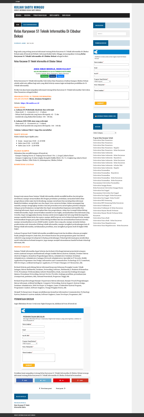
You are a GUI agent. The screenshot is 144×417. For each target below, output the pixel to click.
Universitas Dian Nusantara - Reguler (106, 148)
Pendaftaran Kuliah (40, 15)
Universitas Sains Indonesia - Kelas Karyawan (109, 155)
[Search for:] (111, 33)
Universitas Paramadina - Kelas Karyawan (107, 178)
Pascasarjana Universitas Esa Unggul (106, 193)
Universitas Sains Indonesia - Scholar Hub (107, 165)
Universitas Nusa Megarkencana (104, 223)
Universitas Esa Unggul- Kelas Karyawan (107, 195)
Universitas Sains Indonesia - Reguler (106, 168)
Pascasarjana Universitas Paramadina (106, 183)
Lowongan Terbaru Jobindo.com (106, 116)
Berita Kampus (54, 15)
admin (24, 43)
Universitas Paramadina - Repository (106, 173)
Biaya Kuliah (66, 15)
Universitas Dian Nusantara (102, 140)
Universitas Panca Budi (101, 218)
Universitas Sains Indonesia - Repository (107, 158)
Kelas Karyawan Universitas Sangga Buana (108, 188)
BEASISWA (27, 15)
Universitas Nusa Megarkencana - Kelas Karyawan (110, 225)
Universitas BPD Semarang (102, 200)
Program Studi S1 (20, 402)
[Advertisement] (52, 181)
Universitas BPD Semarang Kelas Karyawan (108, 203)
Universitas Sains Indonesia (102, 153)
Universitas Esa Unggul (101, 190)
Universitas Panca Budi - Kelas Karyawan (107, 220)
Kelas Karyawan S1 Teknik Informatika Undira (21, 406)
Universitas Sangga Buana (102, 185)
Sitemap (18, 1)
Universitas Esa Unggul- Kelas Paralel (106, 198)
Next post (59, 388)
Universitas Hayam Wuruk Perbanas (105, 210)
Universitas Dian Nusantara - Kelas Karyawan (109, 150)
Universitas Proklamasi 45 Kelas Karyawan (108, 208)
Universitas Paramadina (101, 170)
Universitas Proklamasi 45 (102, 205)
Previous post (46, 388)
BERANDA (18, 15)
